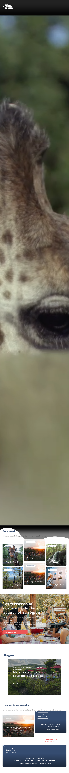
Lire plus (16, 683)
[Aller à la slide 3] (35, 638)
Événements (30, 542)
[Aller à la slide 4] (37, 638)
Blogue (8, 655)
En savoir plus (11, 632)
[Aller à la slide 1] (31, 638)
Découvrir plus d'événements (51, 740)
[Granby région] (8, 6)
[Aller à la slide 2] (33, 638)
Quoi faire (8, 546)
